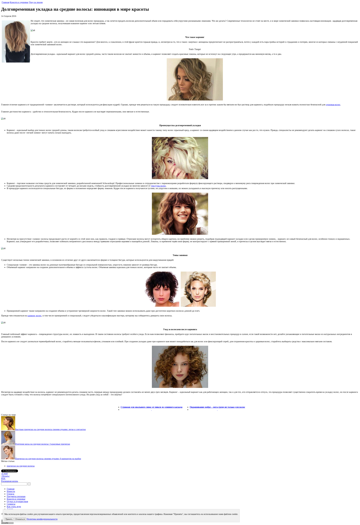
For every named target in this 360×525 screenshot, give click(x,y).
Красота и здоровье (19, 2)
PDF (3, 478)
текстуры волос (158, 186)
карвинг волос (34, 315)
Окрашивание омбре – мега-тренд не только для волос (217, 407)
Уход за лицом (36, 2)
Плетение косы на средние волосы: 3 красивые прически (42, 444)
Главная (5, 2)
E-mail (4, 473)
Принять (9, 519)
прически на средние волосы (21, 466)
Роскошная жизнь (9, 481)
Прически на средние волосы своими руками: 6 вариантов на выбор (48, 458)
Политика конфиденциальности (42, 519)
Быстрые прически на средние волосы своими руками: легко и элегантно (50, 429)
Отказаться (20, 519)
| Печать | (5, 476)
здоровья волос (333, 104)
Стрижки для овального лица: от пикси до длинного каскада (151, 407)
